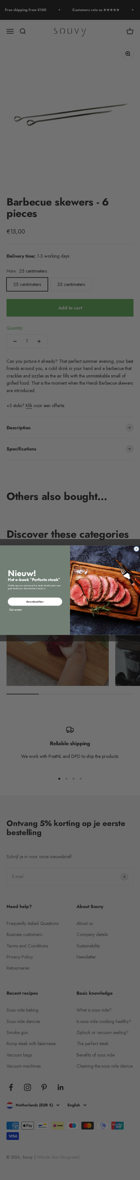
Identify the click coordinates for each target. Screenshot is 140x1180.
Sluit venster (15, 609)
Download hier (34, 601)
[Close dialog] (136, 548)
